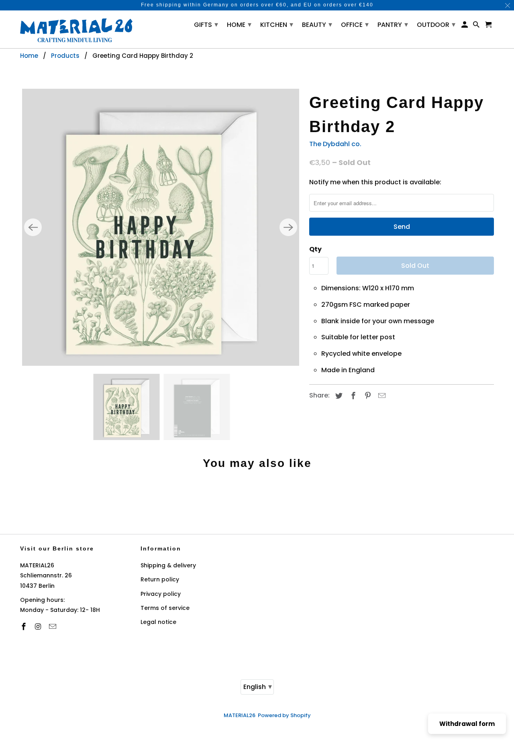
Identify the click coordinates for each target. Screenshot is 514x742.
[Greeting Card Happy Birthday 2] (160, 227)
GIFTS (206, 24)
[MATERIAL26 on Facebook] (24, 627)
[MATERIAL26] (76, 29)
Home (29, 55)
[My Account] (465, 26)
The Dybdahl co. (335, 144)
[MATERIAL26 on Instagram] (39, 627)
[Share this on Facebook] (352, 396)
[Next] (288, 227)
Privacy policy (161, 594)
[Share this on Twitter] (337, 396)
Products (65, 55)
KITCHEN (276, 24)
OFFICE (355, 24)
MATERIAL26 (239, 715)
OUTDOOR (436, 24)
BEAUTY (317, 24)
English (257, 686)
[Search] (477, 26)
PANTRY (392, 24)
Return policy (160, 579)
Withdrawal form (467, 724)
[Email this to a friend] (380, 396)
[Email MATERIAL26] (53, 627)
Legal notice (158, 622)
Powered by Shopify (284, 715)
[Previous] (33, 227)
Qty (315, 249)
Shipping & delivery (168, 565)
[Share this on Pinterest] (366, 396)
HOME (239, 24)
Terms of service (165, 608)
